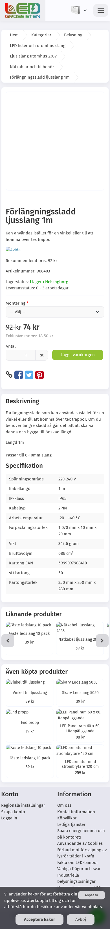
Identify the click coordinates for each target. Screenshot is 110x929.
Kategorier (41, 34)
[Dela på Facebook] (18, 374)
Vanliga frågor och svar (79, 868)
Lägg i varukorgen (78, 354)
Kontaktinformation (76, 811)
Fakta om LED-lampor (77, 862)
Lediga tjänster (71, 824)
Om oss (64, 805)
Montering (15, 303)
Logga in (9, 818)
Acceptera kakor (39, 919)
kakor (33, 894)
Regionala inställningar (23, 805)
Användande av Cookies (80, 843)
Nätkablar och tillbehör (32, 66)
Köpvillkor (67, 818)
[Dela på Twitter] (29, 374)
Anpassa (91, 895)
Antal (11, 346)
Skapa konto (13, 811)
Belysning (73, 34)
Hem (14, 34)
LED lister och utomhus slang (37, 45)
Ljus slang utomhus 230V (33, 56)
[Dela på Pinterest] (39, 374)
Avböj (80, 919)
